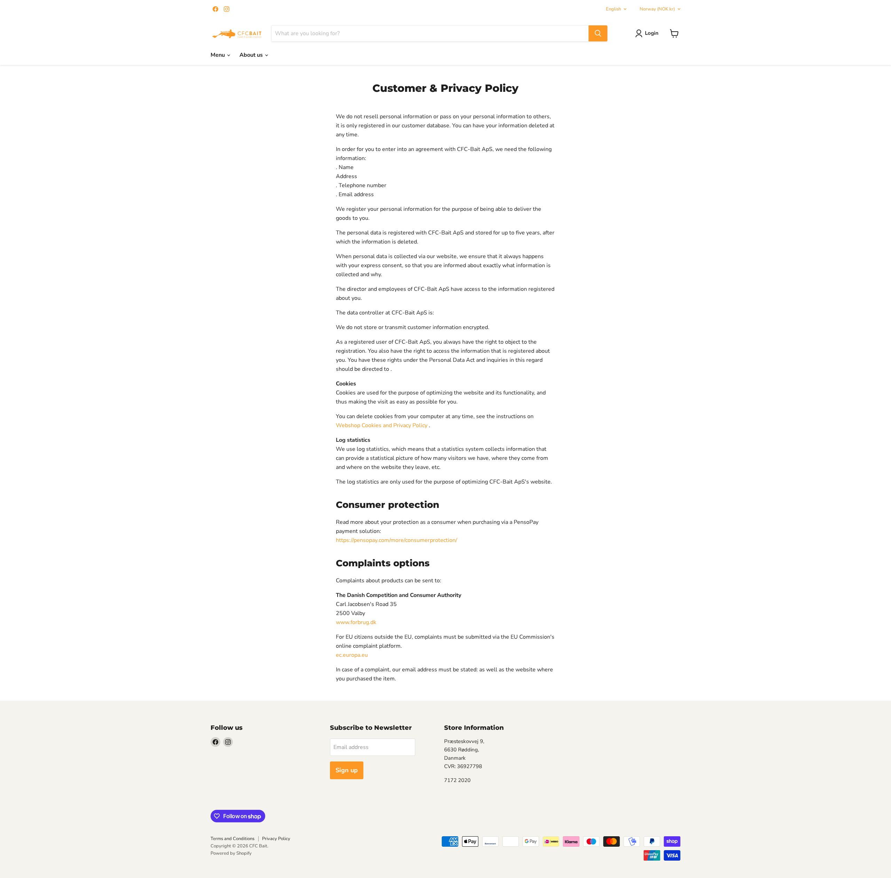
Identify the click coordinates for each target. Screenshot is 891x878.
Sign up (347, 770)
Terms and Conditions (232, 839)
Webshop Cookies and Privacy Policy (381, 425)
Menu (218, 55)
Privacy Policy (276, 839)
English (613, 9)
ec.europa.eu (352, 655)
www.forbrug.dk (356, 622)
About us (251, 55)
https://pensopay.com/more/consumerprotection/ (396, 540)
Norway (657, 9)
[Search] (598, 33)
